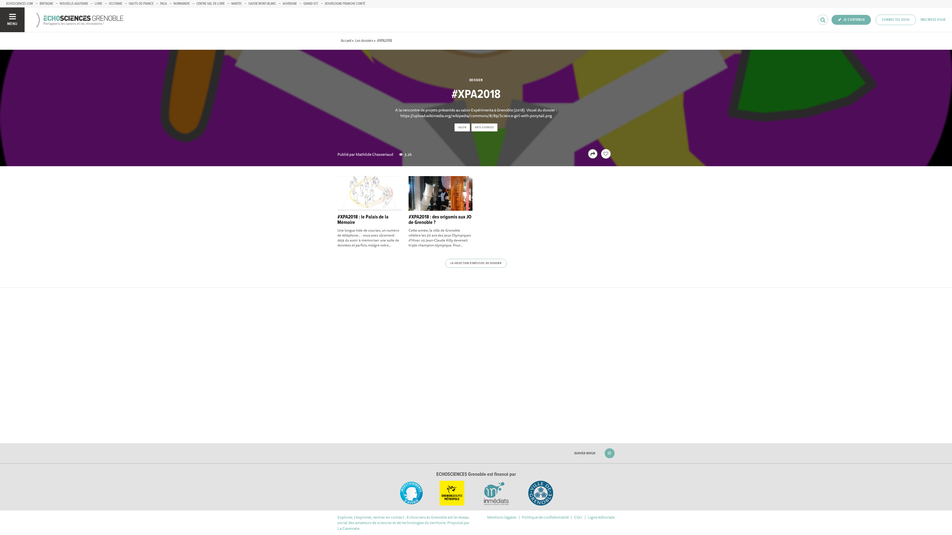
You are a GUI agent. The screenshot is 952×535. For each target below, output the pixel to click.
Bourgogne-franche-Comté (345, 3)
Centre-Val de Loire (210, 3)
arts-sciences (484, 127)
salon (462, 127)
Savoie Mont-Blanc (262, 3)
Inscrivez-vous (933, 20)
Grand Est (310, 3)
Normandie (182, 3)
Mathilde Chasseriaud (374, 154)
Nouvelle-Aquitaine (74, 3)
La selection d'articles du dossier (475, 263)
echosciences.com (19, 3)
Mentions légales (501, 517)
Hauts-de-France (141, 3)
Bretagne (46, 3)
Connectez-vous (896, 20)
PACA (163, 3)
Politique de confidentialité (545, 517)
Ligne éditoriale (601, 517)
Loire (98, 3)
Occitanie (115, 3)
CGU (578, 517)
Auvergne (290, 3)
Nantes (236, 3)
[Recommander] (606, 154)
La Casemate (348, 528)
